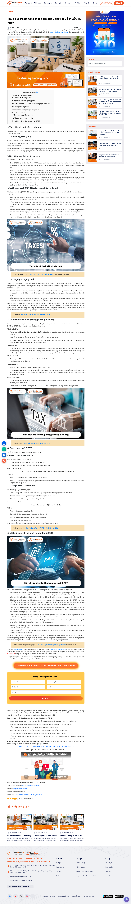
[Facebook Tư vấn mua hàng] (4, 455)
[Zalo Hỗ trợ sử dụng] (4, 449)
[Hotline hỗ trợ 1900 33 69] (4, 461)
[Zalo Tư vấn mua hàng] (4, 443)
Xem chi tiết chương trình (87, 471)
